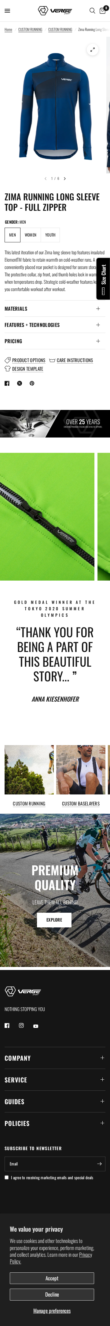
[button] (54, 920)
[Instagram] (25, 1025)
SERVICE (16, 1079)
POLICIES (17, 1123)
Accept (52, 1278)
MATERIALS (16, 308)
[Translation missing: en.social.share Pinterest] (33, 383)
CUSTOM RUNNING (30, 29)
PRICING (13, 341)
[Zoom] (92, 49)
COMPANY (18, 1058)
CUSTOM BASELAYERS (81, 803)
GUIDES (14, 1101)
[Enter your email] (99, 1164)
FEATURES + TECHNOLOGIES (32, 324)
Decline (52, 1294)
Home (8, 29)
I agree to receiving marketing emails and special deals (52, 1177)
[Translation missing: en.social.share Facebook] (8, 383)
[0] (101, 10)
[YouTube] (40, 1026)
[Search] (92, 10)
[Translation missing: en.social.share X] (20, 383)
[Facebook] (11, 1025)
